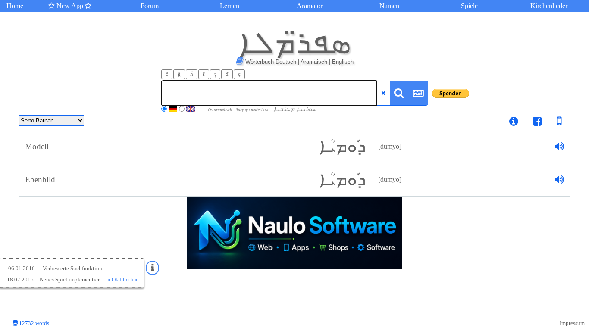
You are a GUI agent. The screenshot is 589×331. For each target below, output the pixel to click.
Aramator (310, 5)
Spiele (469, 5)
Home (14, 5)
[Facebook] (537, 122)
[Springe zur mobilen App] (553, 122)
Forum (150, 5)
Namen (389, 5)
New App (70, 5)
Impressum (572, 323)
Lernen (229, 5)
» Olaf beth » (122, 279)
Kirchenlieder (548, 5)
